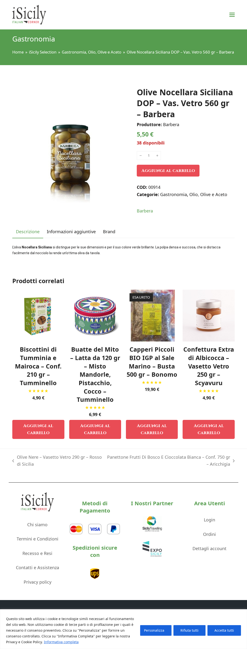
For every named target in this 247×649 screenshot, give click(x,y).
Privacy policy (37, 582)
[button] (232, 15)
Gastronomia (173, 194)
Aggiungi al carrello (168, 171)
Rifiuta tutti (189, 630)
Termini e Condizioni (37, 539)
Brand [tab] (109, 231)
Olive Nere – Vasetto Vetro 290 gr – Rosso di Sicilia (57, 461)
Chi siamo (37, 524)
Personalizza (154, 630)
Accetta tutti (224, 630)
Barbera (145, 211)
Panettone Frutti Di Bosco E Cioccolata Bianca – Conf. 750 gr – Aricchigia (168, 461)
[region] (123, 629)
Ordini (209, 534)
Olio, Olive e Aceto (208, 194)
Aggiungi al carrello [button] (38, 429)
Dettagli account (209, 548)
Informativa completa (61, 642)
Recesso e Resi (37, 553)
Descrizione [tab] (28, 231)
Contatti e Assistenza (37, 567)
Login (209, 520)
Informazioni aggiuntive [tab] (71, 231)
